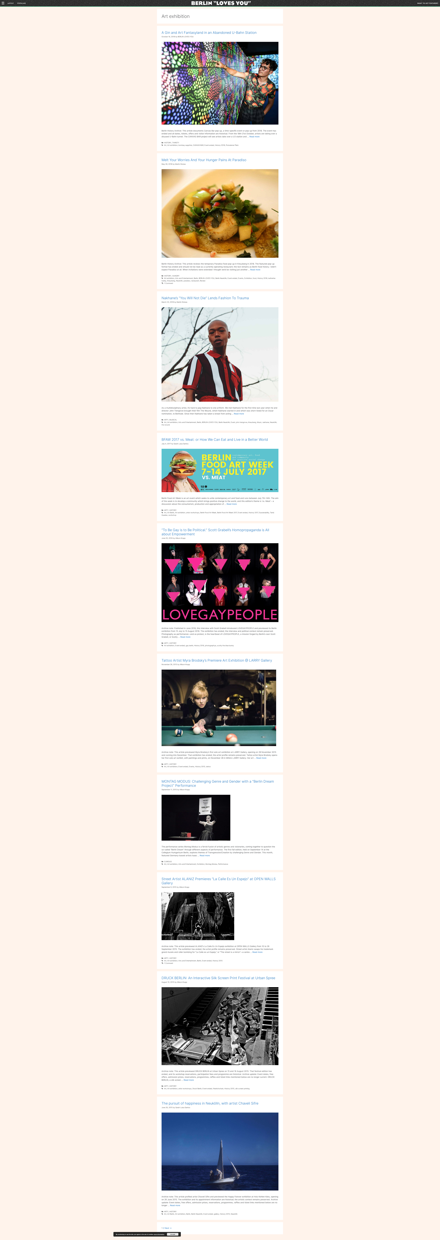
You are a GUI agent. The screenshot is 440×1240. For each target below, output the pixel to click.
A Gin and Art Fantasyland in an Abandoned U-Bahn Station (209, 32)
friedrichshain (218, 1089)
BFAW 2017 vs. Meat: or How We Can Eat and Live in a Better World (215, 439)
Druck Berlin (197, 1089)
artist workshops (192, 513)
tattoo (208, 766)
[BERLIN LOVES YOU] (221, 3)
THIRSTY (175, 143)
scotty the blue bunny (225, 645)
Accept (172, 1234)
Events (240, 278)
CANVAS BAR (198, 145)
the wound (166, 425)
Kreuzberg (171, 281)
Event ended (209, 145)
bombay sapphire (185, 145)
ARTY (166, 420)
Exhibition (248, 278)
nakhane (266, 422)
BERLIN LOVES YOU (206, 278)
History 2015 (200, 766)
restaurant (195, 281)
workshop (172, 515)
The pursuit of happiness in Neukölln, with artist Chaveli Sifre (210, 1103)
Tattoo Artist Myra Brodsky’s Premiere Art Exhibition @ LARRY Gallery (217, 660)
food (254, 278)
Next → (168, 1228)
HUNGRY (175, 276)
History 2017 (253, 513)
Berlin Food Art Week (208, 513)
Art (165, 145)
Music (259, 422)
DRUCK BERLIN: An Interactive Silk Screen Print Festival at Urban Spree (218, 978)
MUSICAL (173, 420)
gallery (216, 1214)
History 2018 (220, 145)
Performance (223, 864)
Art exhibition (172, 145)
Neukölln (179, 281)
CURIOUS (168, 861)
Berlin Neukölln (221, 278)
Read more (254, 136)
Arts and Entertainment (184, 278)
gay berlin (189, 645)
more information (159, 1234)
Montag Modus (211, 864)
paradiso (187, 281)
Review (202, 281)
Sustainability (264, 513)
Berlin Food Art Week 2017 (227, 513)
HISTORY (167, 143)
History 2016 (199, 645)
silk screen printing (242, 1089)
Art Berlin (170, 513)
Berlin (196, 278)
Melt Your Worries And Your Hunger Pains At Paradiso (204, 160)
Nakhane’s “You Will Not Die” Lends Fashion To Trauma (205, 298)
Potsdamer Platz (232, 145)
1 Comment (168, 283)
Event (233, 422)
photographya (210, 645)
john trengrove (241, 422)
